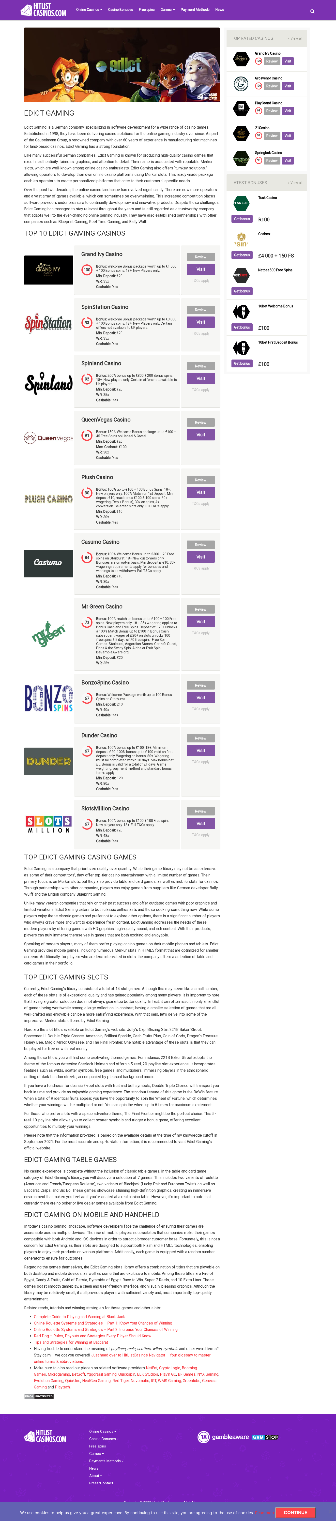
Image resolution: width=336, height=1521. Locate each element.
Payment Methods (195, 10)
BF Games (187, 1374)
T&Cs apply (201, 281)
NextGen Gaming (96, 1380)
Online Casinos (88, 10)
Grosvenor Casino (268, 78)
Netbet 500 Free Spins (275, 270)
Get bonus (242, 219)
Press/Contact (101, 1483)
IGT (153, 1380)
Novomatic (140, 1380)
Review (200, 257)
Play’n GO (168, 1374)
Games (166, 10)
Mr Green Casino (101, 606)
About (94, 1476)
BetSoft (78, 1374)
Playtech (62, 1387)
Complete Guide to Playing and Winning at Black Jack (79, 1316)
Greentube (191, 1380)
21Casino (262, 128)
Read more (265, 1512)
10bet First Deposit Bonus (278, 342)
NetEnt (151, 1368)
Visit (201, 269)
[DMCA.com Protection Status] (39, 1396)
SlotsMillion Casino (105, 808)
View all (295, 38)
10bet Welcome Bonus (275, 306)
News (219, 10)
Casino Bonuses (120, 10)
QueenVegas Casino (106, 419)
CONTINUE (295, 1512)
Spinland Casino (101, 363)
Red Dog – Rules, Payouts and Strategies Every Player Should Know (92, 1336)
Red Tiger (120, 1380)
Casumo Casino (100, 542)
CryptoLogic (169, 1368)
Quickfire (72, 1380)
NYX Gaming (207, 1374)
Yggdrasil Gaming (102, 1374)
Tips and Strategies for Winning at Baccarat (71, 1342)
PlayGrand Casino (268, 103)
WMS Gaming (169, 1380)
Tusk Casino (267, 198)
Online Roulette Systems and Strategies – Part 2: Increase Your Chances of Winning (106, 1329)
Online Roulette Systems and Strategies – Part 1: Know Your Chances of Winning (103, 1323)
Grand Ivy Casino (101, 254)
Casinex (264, 234)
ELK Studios (147, 1374)
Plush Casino (97, 477)
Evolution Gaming (48, 1380)
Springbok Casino (268, 153)
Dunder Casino (99, 735)
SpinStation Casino (104, 307)
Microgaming (59, 1374)
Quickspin (126, 1374)
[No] (329, 1511)
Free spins (147, 10)
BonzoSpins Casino (105, 682)
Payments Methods (105, 1461)
